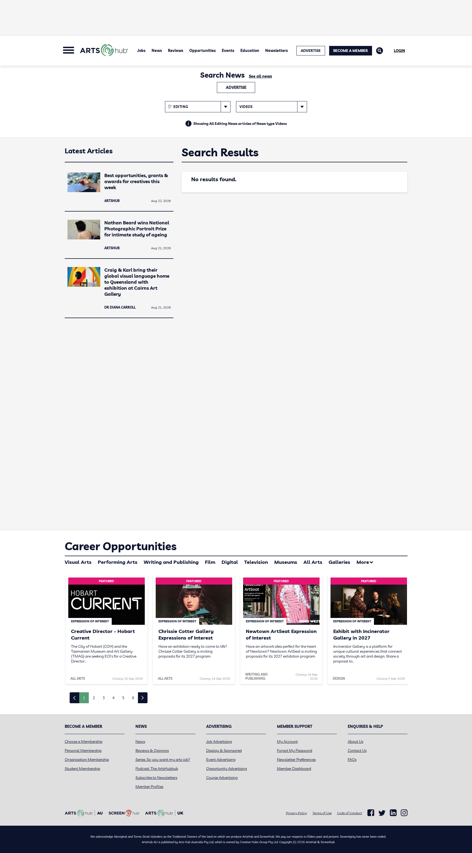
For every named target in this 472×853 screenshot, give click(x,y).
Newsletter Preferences (296, 759)
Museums (285, 562)
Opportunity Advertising (226, 768)
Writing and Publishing (171, 562)
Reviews (175, 50)
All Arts (312, 562)
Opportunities (202, 50)
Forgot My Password (294, 750)
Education (249, 50)
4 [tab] (113, 697)
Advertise (236, 87)
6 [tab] (133, 697)
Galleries (339, 562)
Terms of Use (322, 813)
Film (210, 562)
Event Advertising (220, 759)
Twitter (382, 813)
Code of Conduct (349, 813)
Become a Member (350, 50)
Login (399, 50)
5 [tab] (123, 697)
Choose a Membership (83, 741)
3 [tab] (103, 697)
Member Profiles (149, 786)
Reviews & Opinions (152, 750)
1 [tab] (84, 697)
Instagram (404, 812)
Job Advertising (219, 741)
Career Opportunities (120, 546)
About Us (355, 741)
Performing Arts (117, 562)
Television (256, 562)
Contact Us (357, 750)
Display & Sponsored (224, 750)
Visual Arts (78, 562)
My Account (287, 741)
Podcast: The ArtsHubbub (156, 768)
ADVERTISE (311, 50)
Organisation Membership (87, 759)
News (157, 50)
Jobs (141, 50)
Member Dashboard (294, 768)
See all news (260, 76)
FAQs (352, 759)
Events (228, 50)
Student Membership (82, 768)
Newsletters (276, 50)
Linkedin (393, 812)
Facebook (370, 812)
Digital (230, 562)
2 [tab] (94, 697)
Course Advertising (222, 777)
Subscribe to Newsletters (156, 777)
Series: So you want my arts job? (162, 759)
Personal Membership (83, 750)
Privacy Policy (296, 813)
